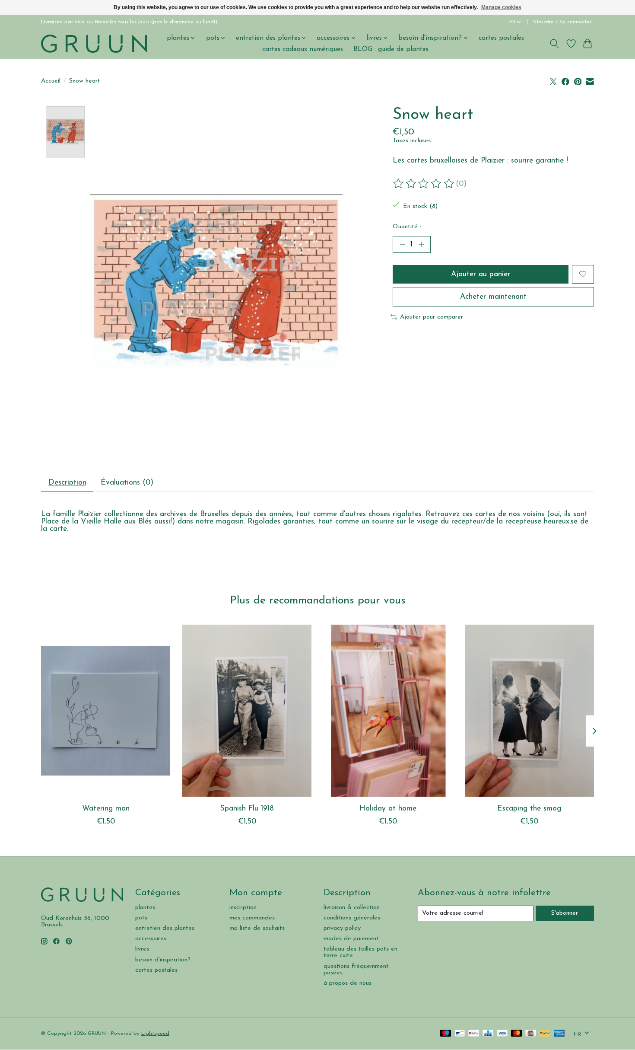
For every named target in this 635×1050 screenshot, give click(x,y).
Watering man (106, 808)
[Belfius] (473, 1034)
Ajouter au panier (480, 274)
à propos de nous (347, 983)
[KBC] (488, 1034)
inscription (243, 907)
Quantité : (407, 226)
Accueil (50, 81)
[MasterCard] (516, 1034)
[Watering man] (105, 711)
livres (142, 949)
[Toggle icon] (554, 43)
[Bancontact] (459, 1034)
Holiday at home (387, 808)
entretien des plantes (164, 928)
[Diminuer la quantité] (402, 244)
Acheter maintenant (493, 296)
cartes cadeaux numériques (302, 49)
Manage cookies (501, 7)
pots (141, 918)
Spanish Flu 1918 (247, 808)
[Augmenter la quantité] (421, 244)
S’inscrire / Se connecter (562, 22)
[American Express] (559, 1034)
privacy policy (342, 928)
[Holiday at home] (388, 711)
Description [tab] (67, 482)
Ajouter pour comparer (431, 317)
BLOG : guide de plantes (391, 49)
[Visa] (502, 1034)
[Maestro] (445, 1034)
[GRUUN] (94, 43)
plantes (145, 907)
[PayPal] (544, 1034)
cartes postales (501, 38)
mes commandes (252, 918)
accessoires (150, 938)
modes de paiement (351, 938)
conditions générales (352, 918)
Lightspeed (155, 1033)
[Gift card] (530, 1034)
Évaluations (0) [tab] (127, 482)
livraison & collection (352, 907)
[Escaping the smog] (529, 711)
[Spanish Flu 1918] (246, 711)
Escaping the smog (529, 808)
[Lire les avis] (424, 183)
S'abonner (564, 913)
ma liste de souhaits (257, 928)
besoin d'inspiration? (162, 960)
